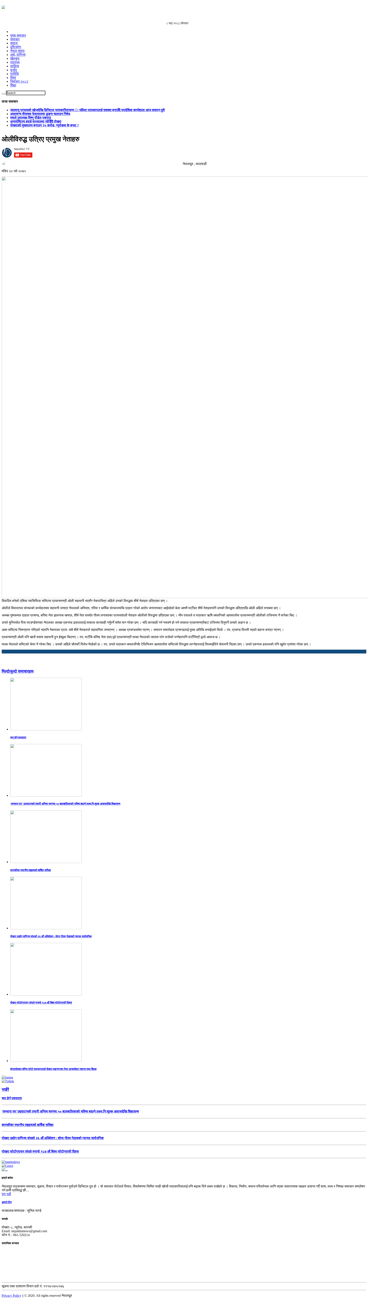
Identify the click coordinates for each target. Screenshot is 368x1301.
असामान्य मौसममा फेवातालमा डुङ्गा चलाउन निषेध (40, 114)
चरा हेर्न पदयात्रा (18, 737)
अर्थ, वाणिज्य (18, 54)
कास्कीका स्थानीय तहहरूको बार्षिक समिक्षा (30, 870)
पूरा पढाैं (6, 1194)
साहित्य (14, 66)
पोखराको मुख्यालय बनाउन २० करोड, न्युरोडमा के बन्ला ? (44, 125)
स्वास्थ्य (15, 62)
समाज (13, 43)
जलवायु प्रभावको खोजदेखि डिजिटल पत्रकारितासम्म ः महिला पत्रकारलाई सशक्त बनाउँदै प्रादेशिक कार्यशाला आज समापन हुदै (87, 110)
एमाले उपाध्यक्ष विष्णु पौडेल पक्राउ (30, 117)
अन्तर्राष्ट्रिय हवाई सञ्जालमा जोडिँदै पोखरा (35, 121)
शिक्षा (13, 85)
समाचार (15, 39)
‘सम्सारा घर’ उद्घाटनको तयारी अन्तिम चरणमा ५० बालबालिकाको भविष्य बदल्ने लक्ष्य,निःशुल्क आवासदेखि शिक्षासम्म (65, 803)
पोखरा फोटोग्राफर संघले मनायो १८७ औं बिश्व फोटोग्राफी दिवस (41, 1002)
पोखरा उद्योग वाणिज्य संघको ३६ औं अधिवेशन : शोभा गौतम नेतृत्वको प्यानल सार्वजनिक (51, 936)
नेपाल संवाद (17, 51)
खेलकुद (14, 58)
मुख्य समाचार (18, 35)
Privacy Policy (11, 1295)
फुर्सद (13, 70)
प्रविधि (14, 74)
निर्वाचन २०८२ (19, 81)
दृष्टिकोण (15, 47)
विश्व (13, 77)
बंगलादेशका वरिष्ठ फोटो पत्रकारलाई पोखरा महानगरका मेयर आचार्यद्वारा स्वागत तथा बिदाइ (53, 1069)
